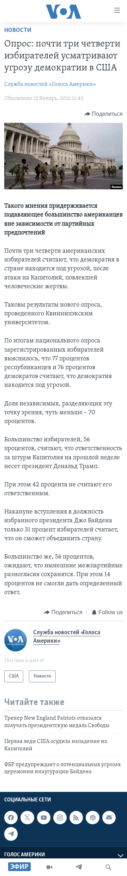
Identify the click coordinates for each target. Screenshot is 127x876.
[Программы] (49, 867)
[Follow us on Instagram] (60, 817)
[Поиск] (108, 867)
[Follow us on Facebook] (11, 817)
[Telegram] (79, 867)
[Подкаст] (92, 817)
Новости (17, 30)
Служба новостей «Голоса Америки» (50, 84)
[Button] (104, 114)
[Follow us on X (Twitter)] (27, 817)
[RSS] (76, 817)
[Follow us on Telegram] (11, 833)
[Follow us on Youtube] (43, 817)
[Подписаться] (109, 817)
